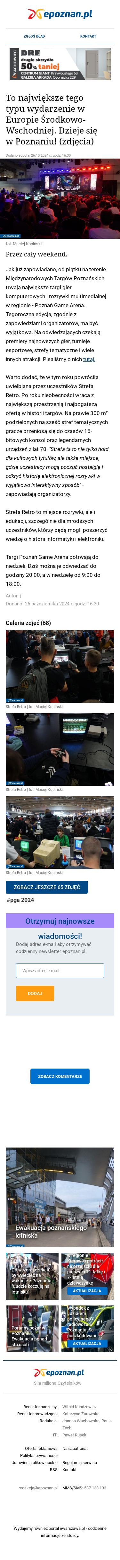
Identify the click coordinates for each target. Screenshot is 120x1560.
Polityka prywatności (39, 1455)
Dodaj (35, 993)
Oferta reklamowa (41, 1448)
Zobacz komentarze (60, 1076)
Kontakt (88, 36)
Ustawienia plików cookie (35, 1462)
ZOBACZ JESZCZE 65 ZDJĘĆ (47, 887)
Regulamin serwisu (79, 1462)
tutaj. (89, 358)
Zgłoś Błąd (34, 36)
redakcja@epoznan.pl (38, 1487)
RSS (54, 1469)
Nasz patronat (75, 1448)
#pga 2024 (20, 900)
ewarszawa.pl (72, 1528)
